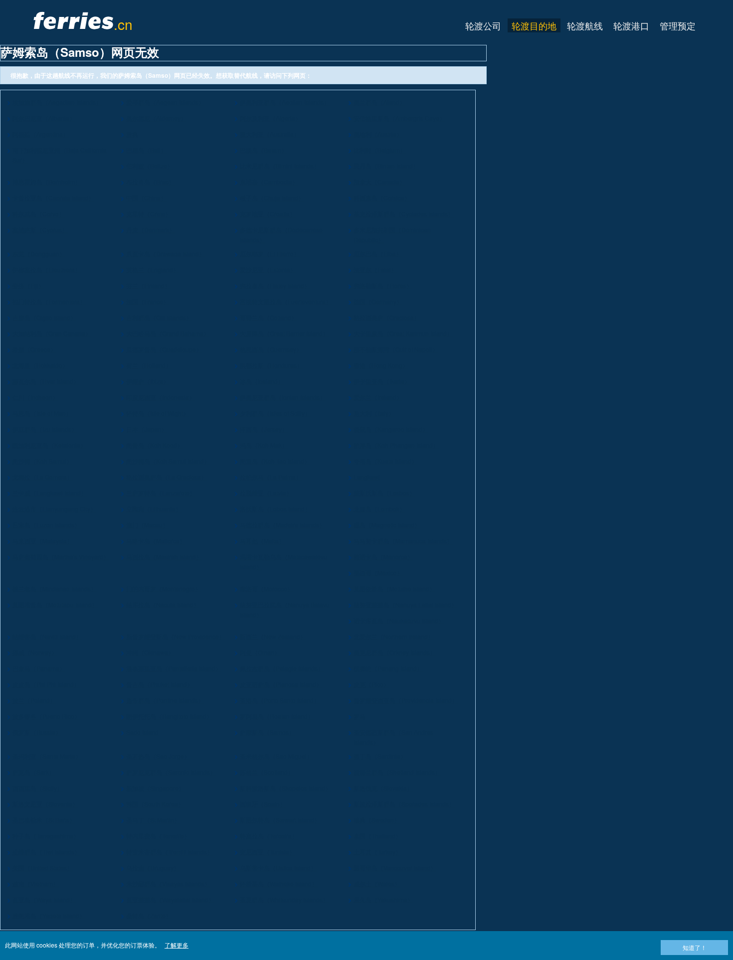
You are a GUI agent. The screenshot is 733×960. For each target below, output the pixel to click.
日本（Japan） (146, 429)
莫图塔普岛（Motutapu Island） (55, 604)
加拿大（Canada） (379, 181)
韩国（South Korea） (155, 804)
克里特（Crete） (148, 213)
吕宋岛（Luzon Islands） (46, 524)
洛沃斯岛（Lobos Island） (275, 508)
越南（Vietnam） (35, 883)
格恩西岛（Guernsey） (271, 349)
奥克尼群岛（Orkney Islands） (395, 652)
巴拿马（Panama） (38, 668)
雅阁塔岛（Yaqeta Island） (48, 915)
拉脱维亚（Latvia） (266, 492)
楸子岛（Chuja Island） (272, 197)
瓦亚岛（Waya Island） (44, 899)
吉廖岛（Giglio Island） (44, 317)
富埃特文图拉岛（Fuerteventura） (286, 301)
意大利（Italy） (374, 413)
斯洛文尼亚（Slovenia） (45, 804)
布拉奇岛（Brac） (150, 181)
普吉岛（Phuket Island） (159, 684)
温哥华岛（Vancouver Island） (395, 867)
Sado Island (142, 732)
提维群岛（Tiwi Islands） (46, 851)
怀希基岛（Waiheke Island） (279, 883)
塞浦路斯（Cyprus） (40, 229)
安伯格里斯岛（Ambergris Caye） (399, 118)
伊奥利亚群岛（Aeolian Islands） (285, 102)
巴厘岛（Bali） (146, 150)
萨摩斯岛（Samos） (267, 732)
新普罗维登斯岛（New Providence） (175, 636)
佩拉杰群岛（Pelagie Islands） (282, 668)
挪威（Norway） (34, 652)
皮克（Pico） (371, 684)
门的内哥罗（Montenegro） (163, 588)
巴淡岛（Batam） (263, 150)
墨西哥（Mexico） (378, 572)
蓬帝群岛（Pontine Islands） (165, 700)
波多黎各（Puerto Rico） (46, 716)
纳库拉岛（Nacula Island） (162, 604)
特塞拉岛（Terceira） (269, 835)
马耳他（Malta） (262, 540)
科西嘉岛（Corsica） (382, 197)
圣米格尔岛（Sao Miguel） (276, 756)
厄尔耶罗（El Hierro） (270, 253)
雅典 (132, 134)
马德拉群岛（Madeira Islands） (282, 524)
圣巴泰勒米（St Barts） (43, 819)
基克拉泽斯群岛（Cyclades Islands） (404, 213)
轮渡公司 (483, 25)
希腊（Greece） (34, 349)
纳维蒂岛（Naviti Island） (47, 636)
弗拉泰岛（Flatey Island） (275, 285)
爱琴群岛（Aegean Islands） (165, 102)
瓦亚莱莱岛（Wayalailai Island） (170, 899)
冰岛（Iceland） (262, 381)
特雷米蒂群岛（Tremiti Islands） (169, 851)
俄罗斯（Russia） (36, 732)
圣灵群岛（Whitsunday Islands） (284, 899)
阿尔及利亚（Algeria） (270, 118)
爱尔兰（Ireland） (378, 397)
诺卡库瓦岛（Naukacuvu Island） (399, 620)
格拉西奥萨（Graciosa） (387, 317)
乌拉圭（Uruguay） (153, 867)
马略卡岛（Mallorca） (155, 540)
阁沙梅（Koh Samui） (42, 461)
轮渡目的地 (534, 25)
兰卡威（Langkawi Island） (49, 492)
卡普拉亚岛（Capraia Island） (53, 197)
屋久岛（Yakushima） (383, 899)
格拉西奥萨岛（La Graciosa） (166, 477)
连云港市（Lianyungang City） (54, 508)
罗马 (360, 716)
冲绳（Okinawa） (150, 652)
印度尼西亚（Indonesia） (160, 397)
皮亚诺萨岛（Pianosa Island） (281, 684)
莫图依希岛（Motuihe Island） (394, 588)
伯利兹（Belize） (149, 165)
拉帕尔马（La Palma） (271, 477)
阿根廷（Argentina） (40, 134)
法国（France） (147, 301)
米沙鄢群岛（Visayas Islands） (168, 883)
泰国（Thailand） (377, 835)
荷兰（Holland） (149, 365)
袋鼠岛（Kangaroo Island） (391, 429)
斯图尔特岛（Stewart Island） (280, 819)
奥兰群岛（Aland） (379, 102)
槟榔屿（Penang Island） (388, 668)
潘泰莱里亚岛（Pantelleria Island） (173, 668)
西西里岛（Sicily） (37, 788)
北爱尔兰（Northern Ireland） (394, 636)
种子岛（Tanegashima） (45, 835)
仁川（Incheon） (35, 397)
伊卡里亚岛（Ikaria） (382, 381)
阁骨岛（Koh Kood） (154, 445)
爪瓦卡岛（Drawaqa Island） (165, 253)
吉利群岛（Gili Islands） (159, 317)
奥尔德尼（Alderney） (156, 118)
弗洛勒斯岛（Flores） (383, 285)
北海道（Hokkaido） (40, 365)
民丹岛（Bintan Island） (386, 165)
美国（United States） (42, 867)
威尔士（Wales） (377, 883)
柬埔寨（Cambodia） (269, 181)
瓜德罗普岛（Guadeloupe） (164, 349)
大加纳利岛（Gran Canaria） (51, 333)
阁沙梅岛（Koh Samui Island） (168, 461)
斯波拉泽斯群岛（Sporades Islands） (404, 804)
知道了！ (695, 947)
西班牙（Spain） (263, 804)
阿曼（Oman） (260, 652)
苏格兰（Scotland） (267, 772)
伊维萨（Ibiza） (147, 381)
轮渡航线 (585, 25)
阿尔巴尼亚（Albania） (43, 118)
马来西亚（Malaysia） (42, 540)
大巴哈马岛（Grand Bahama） (167, 333)
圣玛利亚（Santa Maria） (46, 756)
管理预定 (678, 25)
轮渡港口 (631, 25)
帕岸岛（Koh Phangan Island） (396, 445)
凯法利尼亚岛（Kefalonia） (49, 445)
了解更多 (176, 945)
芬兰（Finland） (148, 285)
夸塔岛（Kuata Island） (385, 461)
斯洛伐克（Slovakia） (383, 788)
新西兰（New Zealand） (273, 636)
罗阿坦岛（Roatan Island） (277, 716)
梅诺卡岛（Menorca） (383, 556)
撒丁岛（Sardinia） (380, 756)
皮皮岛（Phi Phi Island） (46, 684)
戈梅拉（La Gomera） (42, 477)
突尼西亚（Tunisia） (267, 851)
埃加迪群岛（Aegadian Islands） (57, 102)
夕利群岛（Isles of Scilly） (275, 413)
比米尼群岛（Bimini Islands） (280, 165)
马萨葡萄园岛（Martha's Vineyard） (60, 556)
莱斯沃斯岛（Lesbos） (384, 492)
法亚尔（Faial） (375, 269)
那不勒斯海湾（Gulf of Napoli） (396, 349)
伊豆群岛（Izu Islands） (44, 429)
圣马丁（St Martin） (153, 819)
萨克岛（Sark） (33, 772)
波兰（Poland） (34, 700)
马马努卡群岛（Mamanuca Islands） (403, 540)
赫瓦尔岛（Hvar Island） (45, 381)
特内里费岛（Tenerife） (158, 835)
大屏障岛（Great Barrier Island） (284, 333)
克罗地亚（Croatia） (268, 213)
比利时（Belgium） (380, 150)
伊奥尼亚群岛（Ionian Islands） (283, 397)
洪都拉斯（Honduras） (271, 365)
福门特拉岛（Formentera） (49, 301)
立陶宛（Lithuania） (154, 508)
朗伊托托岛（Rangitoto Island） (169, 716)
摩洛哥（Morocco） (266, 588)
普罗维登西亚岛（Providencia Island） (406, 700)
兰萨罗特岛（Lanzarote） (160, 492)
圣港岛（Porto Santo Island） (280, 700)
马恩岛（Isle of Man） (42, 413)
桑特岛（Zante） (149, 915)
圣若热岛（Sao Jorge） (158, 756)
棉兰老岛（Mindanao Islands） (54, 588)
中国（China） (146, 197)
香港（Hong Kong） (381, 365)
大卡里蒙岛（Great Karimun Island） (403, 333)
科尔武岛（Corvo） (38, 213)
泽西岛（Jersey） (264, 429)
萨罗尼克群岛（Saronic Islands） (171, 772)
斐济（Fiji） (28, 285)
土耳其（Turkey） (377, 851)
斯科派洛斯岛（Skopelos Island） (285, 788)
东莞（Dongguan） (38, 253)
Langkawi (367, 477)
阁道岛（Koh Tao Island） (275, 461)
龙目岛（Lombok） (379, 508)
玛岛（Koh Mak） (264, 445)
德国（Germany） (378, 301)
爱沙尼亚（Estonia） (268, 269)
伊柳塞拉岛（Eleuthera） (46, 269)
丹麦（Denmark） (150, 229)
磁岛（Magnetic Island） (387, 524)
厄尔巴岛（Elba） (378, 253)
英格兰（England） (152, 269)
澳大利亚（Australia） (270, 134)
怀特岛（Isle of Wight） (157, 413)
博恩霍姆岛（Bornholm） (46, 181)
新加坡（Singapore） (155, 788)
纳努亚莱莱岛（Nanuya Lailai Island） (405, 604)
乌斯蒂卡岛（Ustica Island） (278, 867)
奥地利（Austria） (378, 134)
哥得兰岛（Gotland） (268, 317)
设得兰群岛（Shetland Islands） (397, 772)
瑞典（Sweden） (377, 819)
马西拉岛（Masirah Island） (164, 556)
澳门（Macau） (147, 524)
